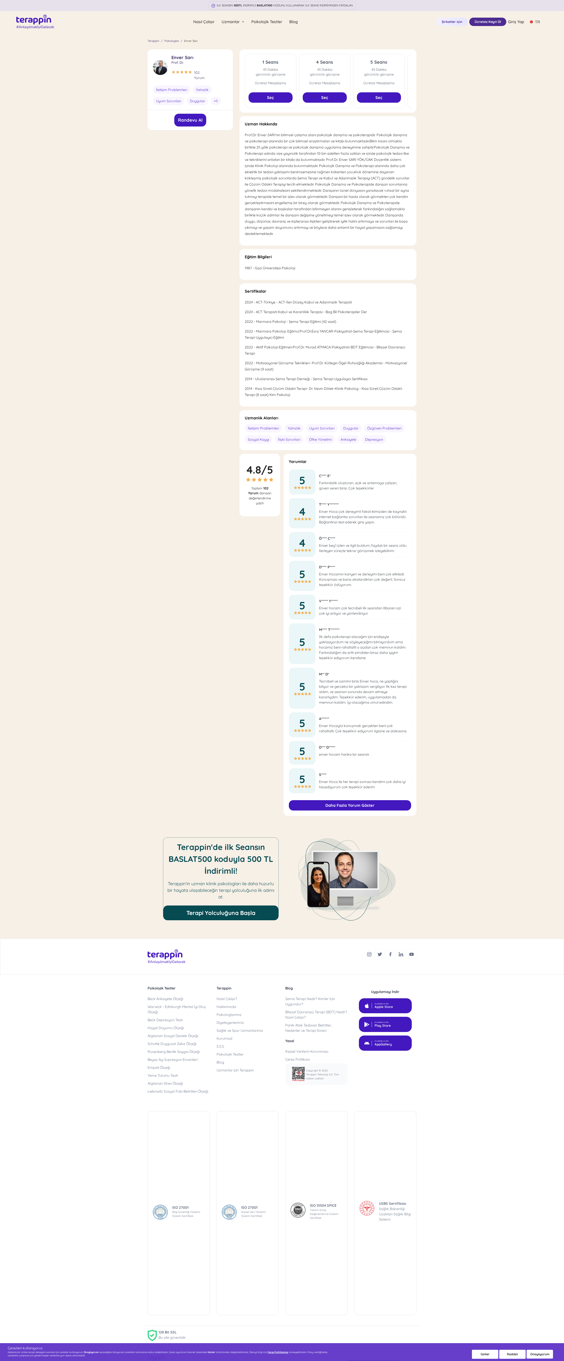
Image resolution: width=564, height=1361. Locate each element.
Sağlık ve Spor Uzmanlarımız (240, 1030)
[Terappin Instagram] (369, 954)
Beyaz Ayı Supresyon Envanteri (173, 1059)
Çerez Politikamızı (277, 1352)
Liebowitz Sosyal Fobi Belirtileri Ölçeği (178, 1091)
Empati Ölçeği (159, 1067)
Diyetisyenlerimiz (230, 1022)
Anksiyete (348, 439)
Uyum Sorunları (168, 101)
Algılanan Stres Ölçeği (165, 1083)
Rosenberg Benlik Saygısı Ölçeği (174, 1051)
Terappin (153, 41)
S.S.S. (220, 1046)
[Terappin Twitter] (380, 954)
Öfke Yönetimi (320, 439)
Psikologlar (171, 41)
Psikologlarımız (229, 1014)
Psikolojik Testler (266, 21)
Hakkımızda (226, 1006)
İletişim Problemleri (171, 89)
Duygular (197, 101)
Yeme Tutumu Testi (163, 1075)
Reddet (512, 1354)
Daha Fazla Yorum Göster (350, 805)
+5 (216, 101)
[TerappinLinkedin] (401, 954)
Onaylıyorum (539, 1354)
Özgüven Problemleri (384, 428)
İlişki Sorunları (289, 439)
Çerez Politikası (297, 1059)
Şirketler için (452, 22)
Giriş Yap (516, 21)
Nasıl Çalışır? (227, 999)
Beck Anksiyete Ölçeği (165, 999)
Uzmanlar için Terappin (235, 1070)
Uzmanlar (231, 21)
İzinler (485, 1354)
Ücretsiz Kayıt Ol (488, 22)
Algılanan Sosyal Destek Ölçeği (173, 1036)
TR (537, 21)
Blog (293, 21)
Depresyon (374, 439)
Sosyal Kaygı (258, 439)
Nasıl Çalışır (204, 21)
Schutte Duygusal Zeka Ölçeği (172, 1043)
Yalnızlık (202, 89)
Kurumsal (224, 1038)
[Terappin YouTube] (411, 954)
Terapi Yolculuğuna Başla (220, 913)
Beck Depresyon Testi (165, 1020)
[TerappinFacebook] (391, 954)
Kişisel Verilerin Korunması (306, 1051)
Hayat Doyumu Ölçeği (166, 1028)
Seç (270, 97)
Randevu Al (190, 120)
